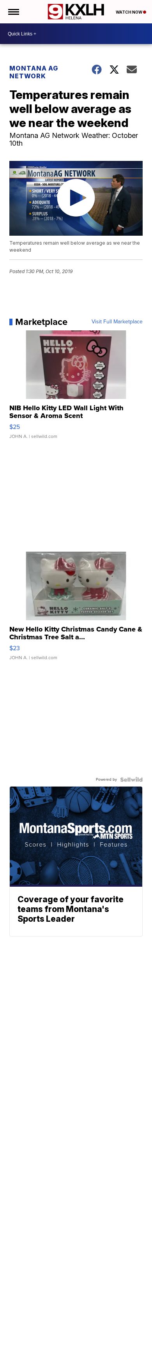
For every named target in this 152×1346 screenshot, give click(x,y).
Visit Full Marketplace (117, 322)
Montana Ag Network (33, 72)
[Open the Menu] (13, 11)
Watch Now (129, 12)
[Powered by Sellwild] (131, 779)
